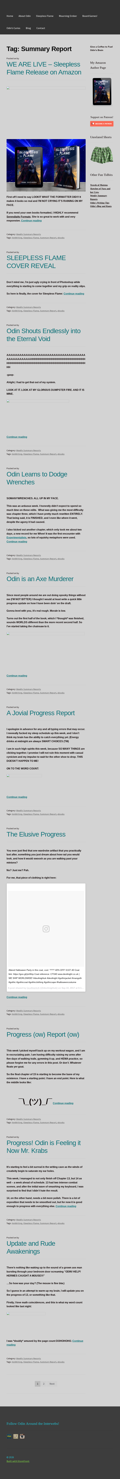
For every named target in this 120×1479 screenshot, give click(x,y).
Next (52, 1383)
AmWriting (17, 237)
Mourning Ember (68, 15)
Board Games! (89, 15)
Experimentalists (16, 537)
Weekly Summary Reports (28, 234)
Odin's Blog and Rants (101, 206)
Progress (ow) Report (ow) (43, 1034)
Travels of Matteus (99, 185)
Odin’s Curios (13, 28)
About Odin (25, 15)
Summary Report (48, 237)
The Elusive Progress (36, 834)
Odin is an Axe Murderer (40, 579)
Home (10, 15)
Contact (40, 28)
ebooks (61, 237)
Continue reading (31, 220)
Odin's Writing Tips (99, 203)
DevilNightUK (33, 988)
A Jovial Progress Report (41, 713)
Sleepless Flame (44, 15)
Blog (28, 28)
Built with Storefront (18, 1461)
